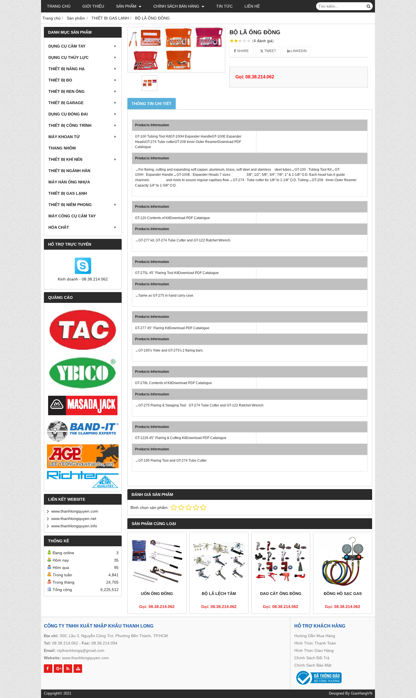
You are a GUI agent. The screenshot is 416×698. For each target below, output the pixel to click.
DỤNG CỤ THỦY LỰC (68, 57)
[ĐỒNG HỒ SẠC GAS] (342, 561)
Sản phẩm (127, 6)
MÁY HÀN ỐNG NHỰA (69, 182)
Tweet (269, 51)
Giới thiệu (93, 6)
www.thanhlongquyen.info (74, 526)
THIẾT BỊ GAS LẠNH (67, 193)
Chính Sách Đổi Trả (311, 658)
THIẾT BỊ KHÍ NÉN (65, 159)
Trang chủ (58, 6)
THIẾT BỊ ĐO (60, 80)
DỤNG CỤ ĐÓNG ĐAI (68, 114)
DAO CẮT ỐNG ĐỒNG (280, 593)
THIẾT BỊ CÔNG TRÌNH (69, 125)
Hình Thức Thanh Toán (315, 643)
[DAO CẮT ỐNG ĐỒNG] (280, 561)
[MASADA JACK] (83, 406)
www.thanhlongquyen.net (73, 518)
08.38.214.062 (65, 643)
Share (242, 51)
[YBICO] (83, 373)
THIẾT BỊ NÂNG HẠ (66, 69)
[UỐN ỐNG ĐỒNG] (156, 561)
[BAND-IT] (83, 430)
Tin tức (224, 6)
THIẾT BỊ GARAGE (65, 102)
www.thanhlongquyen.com (74, 511)
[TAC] (83, 330)
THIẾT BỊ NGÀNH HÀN (69, 170)
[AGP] (83, 456)
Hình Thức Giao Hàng (314, 650)
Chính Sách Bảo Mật (312, 665)
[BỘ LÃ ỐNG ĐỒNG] (176, 49)
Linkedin (298, 51)
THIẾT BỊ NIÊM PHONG (70, 204)
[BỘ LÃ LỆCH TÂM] (218, 561)
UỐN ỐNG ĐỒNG (157, 593)
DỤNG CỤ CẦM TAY (66, 46)
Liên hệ (252, 6)
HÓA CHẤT (58, 227)
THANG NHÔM (62, 148)
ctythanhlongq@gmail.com (80, 650)
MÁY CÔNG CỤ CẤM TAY (72, 216)
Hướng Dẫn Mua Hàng (314, 635)
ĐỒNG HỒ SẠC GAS (343, 593)
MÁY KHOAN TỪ (64, 136)
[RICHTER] (83, 479)
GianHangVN (361, 693)
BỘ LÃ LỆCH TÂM (219, 593)
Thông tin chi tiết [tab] (151, 103)
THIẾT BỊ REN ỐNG (66, 91)
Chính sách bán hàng (176, 6)
